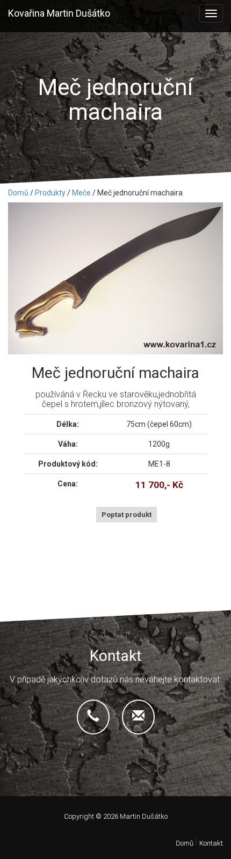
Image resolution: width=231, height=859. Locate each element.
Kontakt (211, 843)
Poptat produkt (126, 515)
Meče (81, 192)
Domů (18, 192)
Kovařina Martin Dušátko (59, 13)
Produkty (50, 192)
